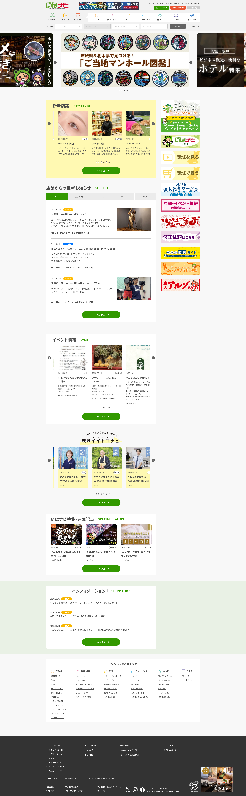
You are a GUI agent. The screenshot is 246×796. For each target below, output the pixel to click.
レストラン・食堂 (57, 713)
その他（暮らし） (164, 697)
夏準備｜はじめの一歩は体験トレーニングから (75, 283)
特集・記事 (52, 19)
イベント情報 (90, 745)
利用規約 (50, 790)
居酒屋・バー (56, 676)
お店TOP (78, 19)
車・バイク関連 (164, 692)
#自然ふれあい (76, 398)
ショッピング (144, 19)
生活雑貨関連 (137, 688)
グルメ (96, 19)
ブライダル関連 (164, 680)
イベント (65, 19)
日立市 (129, 472)
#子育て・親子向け (89, 398)
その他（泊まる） (188, 680)
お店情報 (89, 750)
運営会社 (50, 786)
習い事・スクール (165, 676)
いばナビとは (170, 745)
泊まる (176, 19)
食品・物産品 (136, 684)
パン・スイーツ (57, 705)
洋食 (53, 680)
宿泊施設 (185, 676)
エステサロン (81, 680)
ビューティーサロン (84, 684)
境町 (63, 472)
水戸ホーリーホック (57, 754)
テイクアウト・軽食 (58, 709)
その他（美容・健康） (84, 697)
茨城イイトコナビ (56, 750)
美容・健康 (112, 19)
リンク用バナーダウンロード (76, 790)
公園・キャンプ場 (110, 692)
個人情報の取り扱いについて (109, 786)
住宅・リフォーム (164, 684)
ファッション (136, 676)
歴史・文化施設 (110, 688)
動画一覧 (124, 745)
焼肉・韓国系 (56, 692)
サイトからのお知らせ (130, 755)
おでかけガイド (55, 762)
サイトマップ (102, 790)
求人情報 (192, 19)
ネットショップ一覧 (128, 750)
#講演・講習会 (110, 403)
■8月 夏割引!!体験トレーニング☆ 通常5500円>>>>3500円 (83, 248)
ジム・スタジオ (82, 692)
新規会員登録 (178, 7)
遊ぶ (128, 19)
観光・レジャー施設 (112, 684)
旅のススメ (53, 758)
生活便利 (162, 688)
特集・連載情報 (53, 745)
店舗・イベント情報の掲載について (101, 778)
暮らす (160, 19)
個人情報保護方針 (72, 786)
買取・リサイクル (137, 692)
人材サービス (51, 778)
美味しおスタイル (56, 770)
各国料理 (55, 697)
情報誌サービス (71, 778)
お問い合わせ (170, 750)
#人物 (75, 485)
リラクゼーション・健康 (85, 688)
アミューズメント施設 (112, 676)
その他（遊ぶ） (109, 697)
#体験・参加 (143, 395)
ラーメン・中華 (57, 688)
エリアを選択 (62, 26)
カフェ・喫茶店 (57, 701)
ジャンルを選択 (120, 26)
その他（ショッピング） (139, 697)
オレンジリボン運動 (57, 766)
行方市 (96, 472)
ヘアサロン (80, 676)
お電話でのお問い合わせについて (68, 214)
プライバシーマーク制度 (155, 789)
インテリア (135, 680)
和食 (53, 684)
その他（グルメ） (57, 717)
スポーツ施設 (109, 680)
